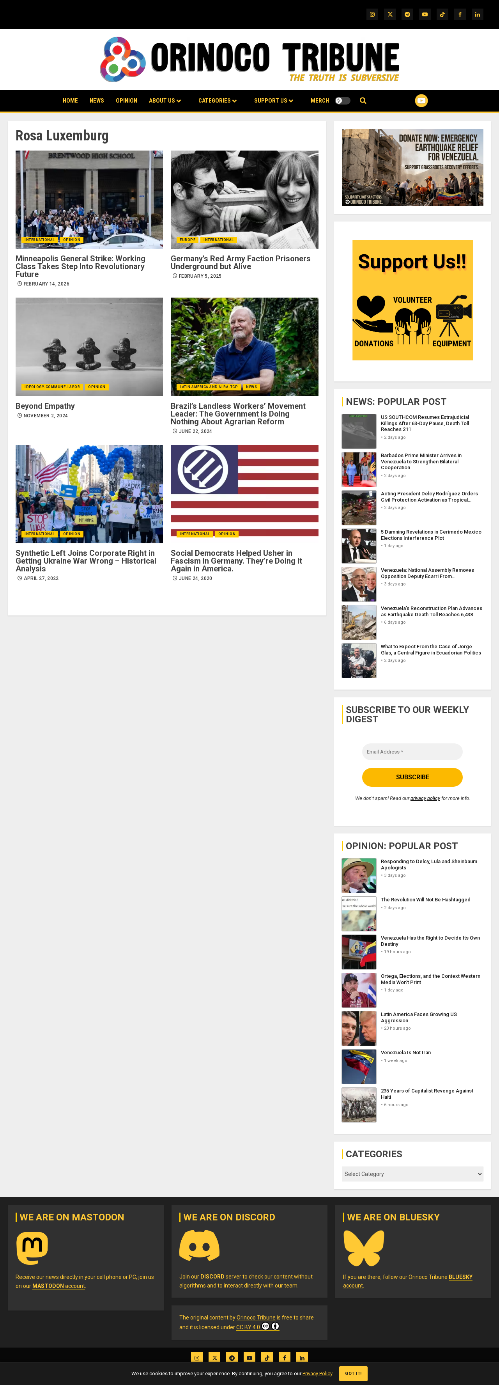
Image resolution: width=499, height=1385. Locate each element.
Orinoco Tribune (256, 1317)
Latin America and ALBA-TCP (209, 387)
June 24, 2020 (195, 578)
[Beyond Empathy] (89, 347)
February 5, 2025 (200, 276)
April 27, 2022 (41, 578)
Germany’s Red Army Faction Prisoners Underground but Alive (241, 262)
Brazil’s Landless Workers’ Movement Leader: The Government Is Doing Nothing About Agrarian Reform (238, 413)
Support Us (270, 100)
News (97, 100)
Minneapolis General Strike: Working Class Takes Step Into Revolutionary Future (80, 266)
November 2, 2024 (46, 416)
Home (70, 100)
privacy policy (425, 798)
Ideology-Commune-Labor (52, 387)
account (58, 1286)
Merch (320, 100)
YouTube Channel (409, 100)
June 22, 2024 (195, 431)
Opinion (126, 100)
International (40, 240)
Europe (187, 240)
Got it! (353, 1373)
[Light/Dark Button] (342, 101)
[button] (363, 101)
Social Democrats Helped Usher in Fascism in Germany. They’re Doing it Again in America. (236, 560)
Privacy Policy (317, 1373)
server (220, 1276)
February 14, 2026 (46, 284)
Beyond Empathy (45, 406)
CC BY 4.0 (248, 1327)
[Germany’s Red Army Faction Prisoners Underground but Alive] (244, 200)
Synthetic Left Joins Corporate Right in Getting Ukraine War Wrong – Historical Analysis (86, 560)
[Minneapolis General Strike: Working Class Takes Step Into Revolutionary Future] (89, 200)
